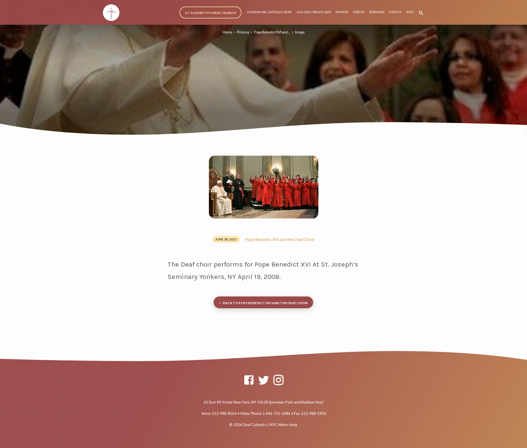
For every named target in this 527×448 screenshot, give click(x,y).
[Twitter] (263, 380)
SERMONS (376, 12)
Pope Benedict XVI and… (272, 32)
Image (300, 32)
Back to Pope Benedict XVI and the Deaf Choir (265, 303)
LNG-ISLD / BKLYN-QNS (314, 12)
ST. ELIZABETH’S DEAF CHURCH (210, 13)
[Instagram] (278, 380)
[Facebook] (249, 380)
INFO (410, 12)
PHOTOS (342, 12)
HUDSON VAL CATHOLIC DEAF (269, 12)
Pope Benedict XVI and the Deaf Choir (280, 239)
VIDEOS (358, 12)
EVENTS (395, 12)
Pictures (243, 32)
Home (227, 32)
